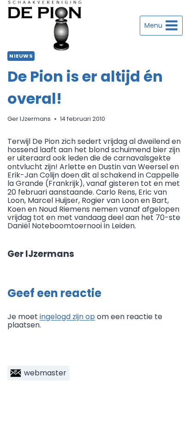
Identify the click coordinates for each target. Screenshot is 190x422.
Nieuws (21, 55)
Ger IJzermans (29, 119)
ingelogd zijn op (67, 316)
